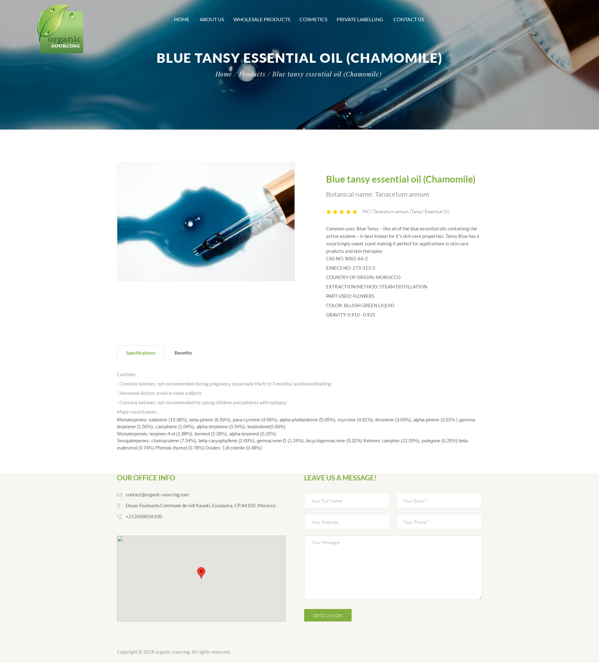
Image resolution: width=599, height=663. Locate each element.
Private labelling (360, 19)
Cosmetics (313, 19)
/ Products (249, 74)
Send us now (328, 615)
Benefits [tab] (183, 353)
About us (212, 19)
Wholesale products (261, 19)
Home (182, 19)
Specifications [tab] (141, 353)
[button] (201, 573)
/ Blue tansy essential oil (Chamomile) (324, 74)
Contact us (409, 19)
